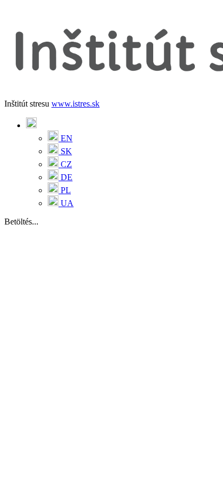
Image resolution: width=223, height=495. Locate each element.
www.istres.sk (75, 103)
